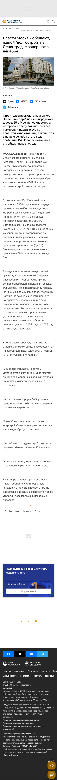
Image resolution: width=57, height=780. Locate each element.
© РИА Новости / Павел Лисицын (16, 88)
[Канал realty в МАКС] (8, 654)
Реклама (24, 676)
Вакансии (7, 688)
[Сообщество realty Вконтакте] (31, 654)
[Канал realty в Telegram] (42, 654)
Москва (27, 511)
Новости (7, 671)
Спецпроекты (10, 676)
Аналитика (19, 671)
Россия (38, 511)
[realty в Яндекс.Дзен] (19, 654)
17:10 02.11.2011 (11, 28)
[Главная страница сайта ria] (3, 21)
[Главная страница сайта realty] (17, 21)
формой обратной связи (30, 743)
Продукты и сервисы (43, 676)
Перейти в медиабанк (40, 88)
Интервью (32, 671)
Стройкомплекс (12, 511)
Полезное (45, 671)
